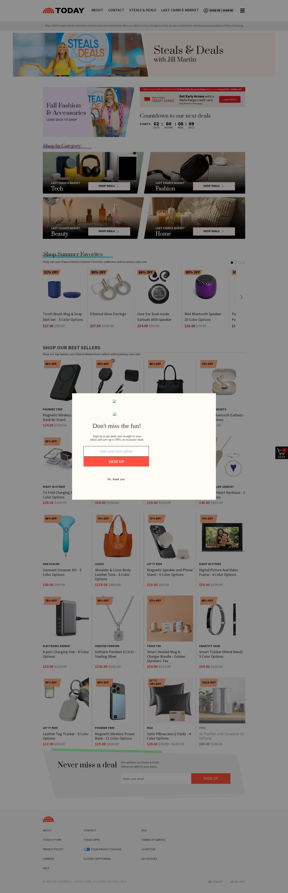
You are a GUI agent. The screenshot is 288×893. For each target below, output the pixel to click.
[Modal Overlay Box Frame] (144, 446)
